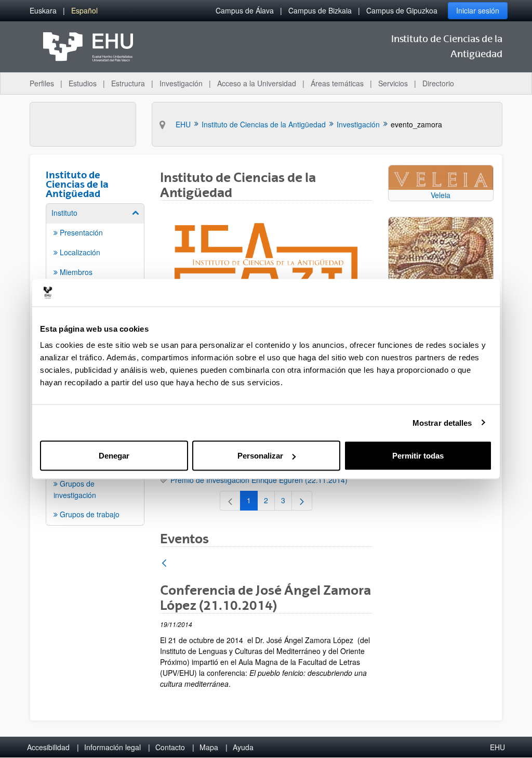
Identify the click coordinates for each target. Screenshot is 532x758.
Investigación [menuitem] (181, 83)
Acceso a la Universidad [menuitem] (256, 83)
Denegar (114, 455)
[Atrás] (164, 563)
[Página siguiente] (301, 501)
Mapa (209, 747)
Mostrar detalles (442, 422)
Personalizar (260, 455)
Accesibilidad (48, 747)
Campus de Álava (245, 10)
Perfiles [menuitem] (42, 83)
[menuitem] (43, 10)
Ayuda (243, 747)
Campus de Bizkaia (320, 10)
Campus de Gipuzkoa (401, 10)
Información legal (112, 747)
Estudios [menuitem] (83, 83)
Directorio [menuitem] (438, 83)
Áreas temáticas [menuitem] (337, 83)
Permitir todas (418, 455)
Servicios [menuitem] (393, 83)
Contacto (170, 747)
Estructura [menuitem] (128, 83)
